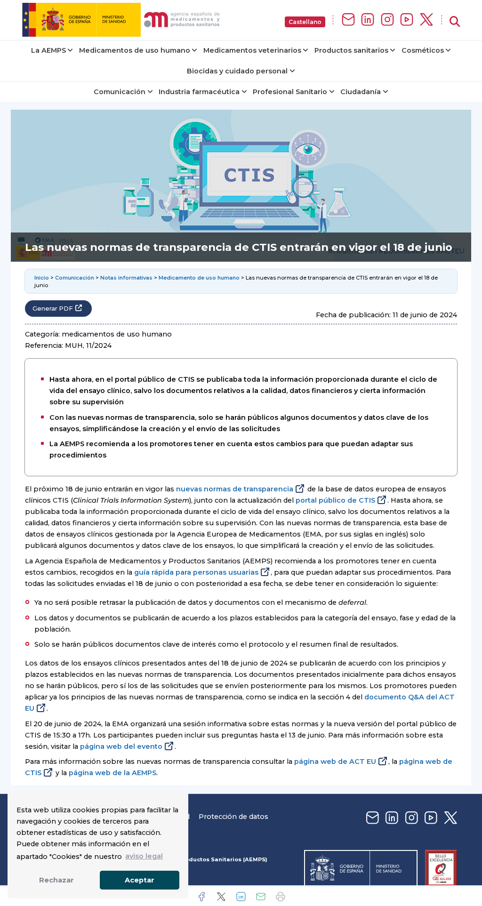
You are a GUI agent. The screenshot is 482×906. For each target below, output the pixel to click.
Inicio (41, 277)
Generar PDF (52, 308)
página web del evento (121, 746)
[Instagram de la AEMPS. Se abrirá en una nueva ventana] (387, 20)
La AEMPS (48, 50)
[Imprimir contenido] (280, 896)
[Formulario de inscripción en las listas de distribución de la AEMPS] (348, 20)
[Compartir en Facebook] (201, 896)
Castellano (305, 21)
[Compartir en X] (221, 896)
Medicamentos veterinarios (252, 50)
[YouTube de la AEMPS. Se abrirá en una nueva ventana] (406, 20)
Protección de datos (233, 816)
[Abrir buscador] (455, 21)
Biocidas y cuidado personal (237, 71)
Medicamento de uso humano (199, 277)
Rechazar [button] (56, 880)
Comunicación (119, 92)
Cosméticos (423, 50)
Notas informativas (126, 277)
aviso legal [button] (144, 856)
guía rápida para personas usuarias (196, 572)
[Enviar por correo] (260, 896)
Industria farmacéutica (199, 92)
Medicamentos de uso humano (134, 50)
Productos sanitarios (351, 50)
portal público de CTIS (335, 500)
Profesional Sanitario (290, 92)
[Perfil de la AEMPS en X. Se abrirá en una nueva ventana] (426, 20)
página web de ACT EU (335, 761)
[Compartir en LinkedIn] (241, 896)
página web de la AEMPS (112, 773)
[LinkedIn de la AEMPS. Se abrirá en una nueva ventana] (367, 20)
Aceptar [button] (139, 880)
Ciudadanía (360, 92)
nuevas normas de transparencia (234, 489)
